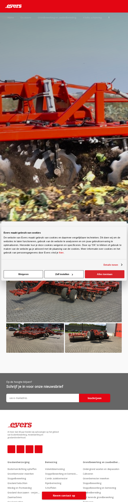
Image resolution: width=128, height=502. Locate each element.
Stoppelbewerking (16, 478)
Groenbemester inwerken (20, 473)
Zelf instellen (62, 274)
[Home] (11, 6)
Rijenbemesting (53, 483)
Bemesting (51, 462)
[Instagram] (20, 449)
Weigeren (23, 274)
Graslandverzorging (18, 462)
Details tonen (110, 264)
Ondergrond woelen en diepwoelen (101, 469)
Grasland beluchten (17, 483)
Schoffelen (50, 487)
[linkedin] (38, 449)
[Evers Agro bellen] (116, 6)
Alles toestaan (104, 274)
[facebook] (11, 449)
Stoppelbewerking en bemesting (61, 473)
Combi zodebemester (56, 478)
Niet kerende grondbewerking (98, 497)
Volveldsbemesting (54, 469)
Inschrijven (94, 398)
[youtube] (29, 449)
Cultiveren (88, 473)
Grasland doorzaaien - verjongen (24, 492)
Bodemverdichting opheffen (22, 469)
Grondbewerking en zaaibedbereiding (102, 462)
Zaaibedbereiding (92, 492)
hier (61, 252)
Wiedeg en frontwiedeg (19, 487)
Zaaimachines (14, 497)
